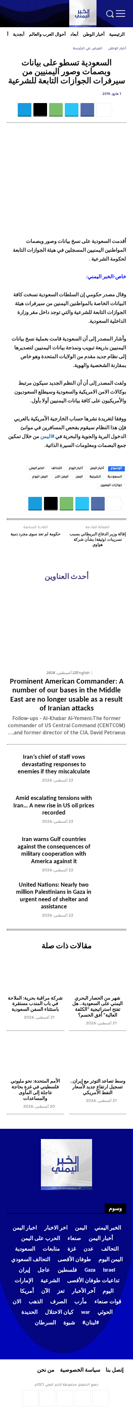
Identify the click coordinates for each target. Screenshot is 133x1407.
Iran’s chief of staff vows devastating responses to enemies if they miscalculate (54, 764)
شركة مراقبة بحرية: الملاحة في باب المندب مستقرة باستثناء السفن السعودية (35, 1004)
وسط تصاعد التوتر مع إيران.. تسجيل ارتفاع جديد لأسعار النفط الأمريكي (97, 1087)
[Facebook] (41, 5)
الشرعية (95, 477)
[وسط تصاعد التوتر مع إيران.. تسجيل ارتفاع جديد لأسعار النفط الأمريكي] (98, 1056)
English (83, 673)
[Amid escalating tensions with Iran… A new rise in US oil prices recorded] (110, 810)
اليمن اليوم (40, 477)
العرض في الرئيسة (87, 49)
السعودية (115, 477)
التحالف (56, 468)
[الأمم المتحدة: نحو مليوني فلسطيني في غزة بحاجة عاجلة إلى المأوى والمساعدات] (35, 1056)
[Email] (40, 110)
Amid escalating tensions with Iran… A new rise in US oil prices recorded (53, 805)
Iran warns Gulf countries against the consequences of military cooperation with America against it (53, 850)
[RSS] (32, 5)
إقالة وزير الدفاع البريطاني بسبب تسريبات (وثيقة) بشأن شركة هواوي (98, 539)
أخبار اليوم (76, 468)
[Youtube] (23, 14)
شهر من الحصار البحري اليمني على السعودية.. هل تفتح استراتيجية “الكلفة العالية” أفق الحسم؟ (97, 1007)
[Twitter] (13, 5)
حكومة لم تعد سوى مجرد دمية (35, 534)
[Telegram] (23, 5)
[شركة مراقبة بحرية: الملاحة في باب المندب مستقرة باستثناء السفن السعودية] (35, 972)
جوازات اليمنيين (111, 485)
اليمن (79, 477)
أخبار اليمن (97, 468)
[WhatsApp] (31, 14)
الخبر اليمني (36, 468)
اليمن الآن (62, 477)
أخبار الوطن (117, 49)
